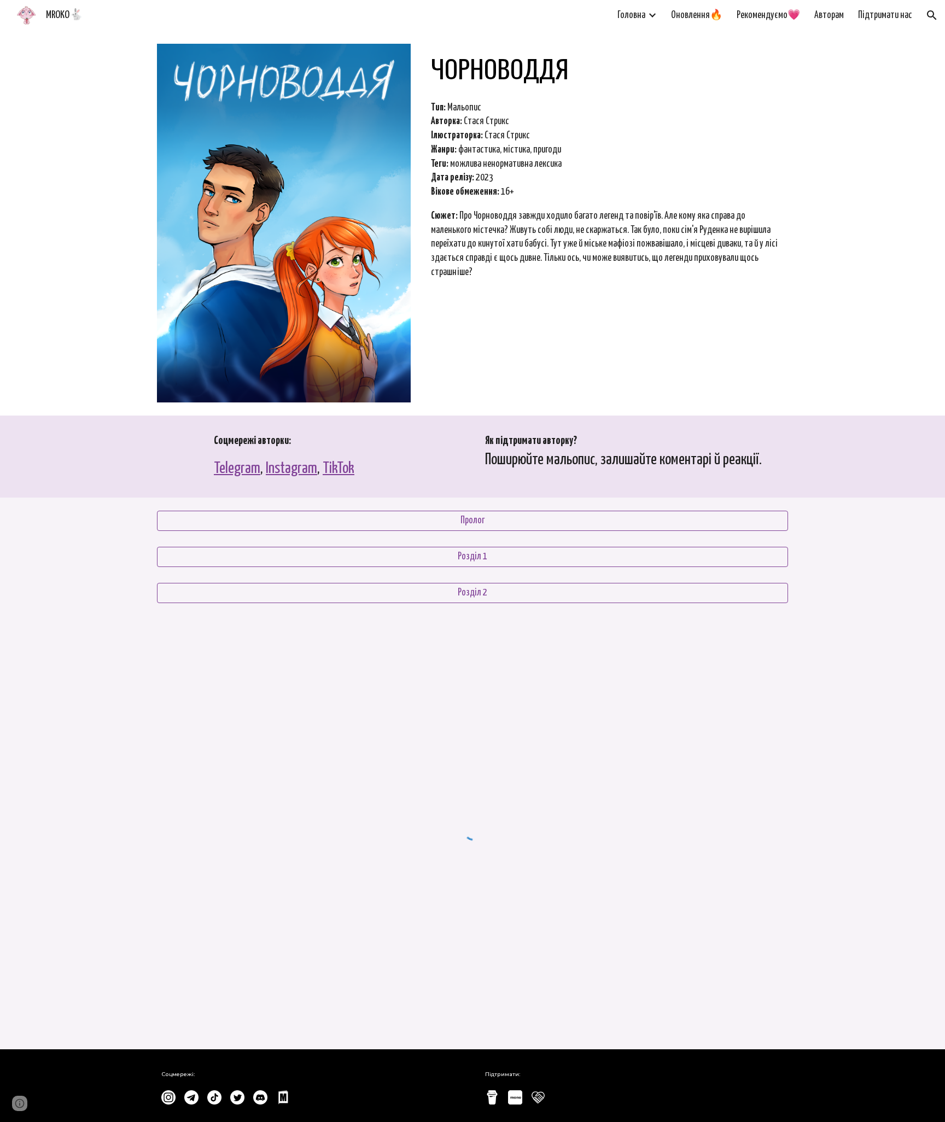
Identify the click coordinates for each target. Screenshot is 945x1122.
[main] (607, 69)
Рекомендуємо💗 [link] (768, 15)
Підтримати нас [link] (885, 15)
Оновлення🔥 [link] (696, 15)
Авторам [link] (829, 15)
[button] (932, 15)
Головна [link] (631, 15)
